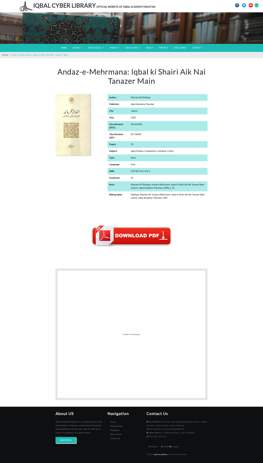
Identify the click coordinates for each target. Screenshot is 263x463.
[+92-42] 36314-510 (158, 429)
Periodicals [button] (95, 48)
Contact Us (115, 438)
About (149, 48)
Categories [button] (132, 48)
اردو (256, 5)
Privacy (163, 48)
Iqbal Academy (160, 454)
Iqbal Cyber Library (94, 5)
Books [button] (77, 48)
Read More (66, 440)
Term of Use (115, 434)
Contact (197, 48)
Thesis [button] (114, 48)
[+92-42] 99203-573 (175, 429)
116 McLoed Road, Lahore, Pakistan (172, 433)
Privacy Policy (116, 426)
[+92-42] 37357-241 (157, 436)
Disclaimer (180, 48)
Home (64, 48)
